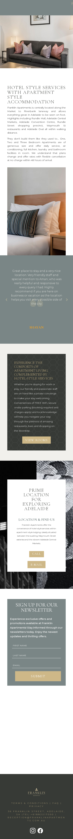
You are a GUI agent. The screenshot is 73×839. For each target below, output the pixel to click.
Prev (6, 299)
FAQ (55, 803)
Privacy (36, 806)
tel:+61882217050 (38, 814)
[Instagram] (32, 833)
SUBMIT (38, 676)
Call (36, 554)
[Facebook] (40, 833)
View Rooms (36, 440)
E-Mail (36, 564)
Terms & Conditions (29, 803)
